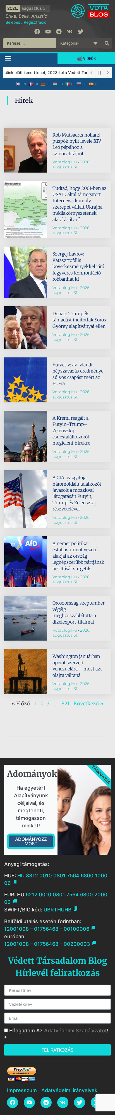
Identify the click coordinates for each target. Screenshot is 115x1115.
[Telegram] (59, 32)
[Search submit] (107, 43)
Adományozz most (31, 841)
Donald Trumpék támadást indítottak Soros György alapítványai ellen (79, 320)
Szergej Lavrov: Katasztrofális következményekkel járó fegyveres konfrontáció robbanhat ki (78, 266)
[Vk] (70, 32)
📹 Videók (86, 58)
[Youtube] (48, 32)
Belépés (13, 22)
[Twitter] (81, 32)
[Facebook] (37, 32)
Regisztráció (35, 22)
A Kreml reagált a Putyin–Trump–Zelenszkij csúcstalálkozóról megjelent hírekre (71, 430)
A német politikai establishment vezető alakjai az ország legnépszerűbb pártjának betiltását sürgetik (78, 556)
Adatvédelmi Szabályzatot (75, 1030)
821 (65, 703)
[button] (8, 58)
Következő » (88, 703)
